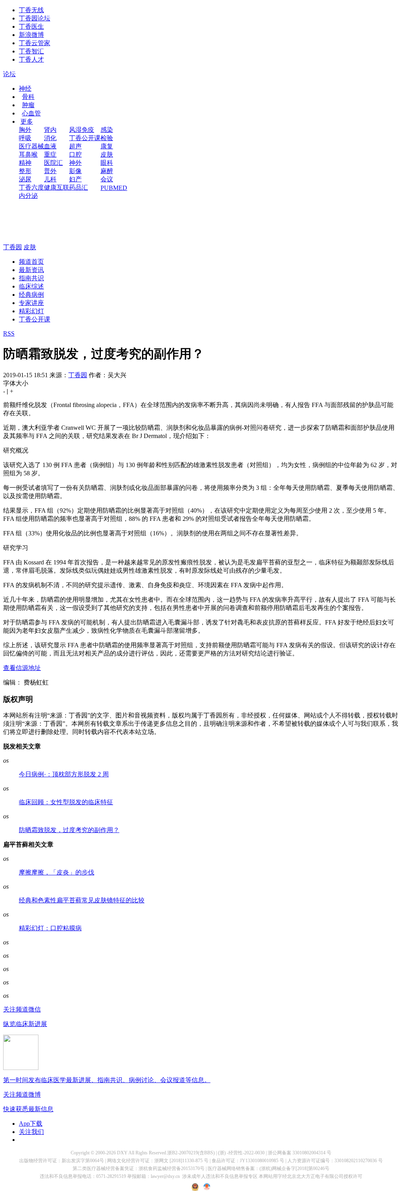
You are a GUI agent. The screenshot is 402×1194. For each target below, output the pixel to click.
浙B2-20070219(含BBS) (191, 1153)
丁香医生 (31, 26)
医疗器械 (31, 146)
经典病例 (31, 294)
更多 (26, 121)
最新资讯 (31, 270)
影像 (75, 171)
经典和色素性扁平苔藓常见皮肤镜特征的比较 (81, 900)
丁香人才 (31, 59)
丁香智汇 (31, 51)
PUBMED (113, 187)
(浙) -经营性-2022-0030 (241, 1153)
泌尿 (25, 179)
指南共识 (31, 278)
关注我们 (31, 1131)
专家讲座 (31, 302)
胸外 (25, 129)
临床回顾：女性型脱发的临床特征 (66, 802)
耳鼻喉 (28, 154)
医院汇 (53, 162)
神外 (75, 162)
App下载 (30, 1123)
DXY (122, 1153)
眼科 (106, 162)
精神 (25, 162)
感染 (106, 129)
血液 (50, 146)
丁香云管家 (34, 43)
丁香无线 (31, 10)
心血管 (31, 113)
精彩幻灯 (31, 311)
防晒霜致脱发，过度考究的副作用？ (69, 830)
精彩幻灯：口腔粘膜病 (50, 928)
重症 (50, 154)
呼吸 (25, 138)
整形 (25, 171)
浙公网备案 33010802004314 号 (299, 1153)
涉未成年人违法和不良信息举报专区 (220, 1176)
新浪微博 (31, 34)
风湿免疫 (81, 129)
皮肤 (106, 154)
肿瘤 (28, 105)
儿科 (50, 179)
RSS (9, 333)
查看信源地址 (22, 668)
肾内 (50, 129)
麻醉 (106, 171)
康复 (106, 146)
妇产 (75, 179)
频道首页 (31, 261)
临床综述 (31, 286)
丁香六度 (31, 187)
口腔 (75, 154)
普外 (50, 171)
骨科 (28, 96)
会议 (106, 179)
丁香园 (12, 247)
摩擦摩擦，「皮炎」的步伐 (56, 872)
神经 (25, 88)
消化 (50, 138)
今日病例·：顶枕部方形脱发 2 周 (64, 774)
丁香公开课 (84, 138)
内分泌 (28, 195)
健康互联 (56, 187)
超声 (75, 146)
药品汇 (78, 187)
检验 (106, 138)
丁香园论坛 (34, 18)
